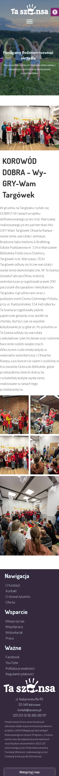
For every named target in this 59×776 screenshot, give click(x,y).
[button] (55, 12)
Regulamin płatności (20, 674)
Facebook (13, 657)
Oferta (10, 602)
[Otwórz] (29, 21)
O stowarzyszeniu (18, 596)
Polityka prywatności (20, 668)
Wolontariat (14, 632)
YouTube (12, 663)
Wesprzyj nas (15, 621)
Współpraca (14, 627)
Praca (10, 638)
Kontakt (11, 591)
